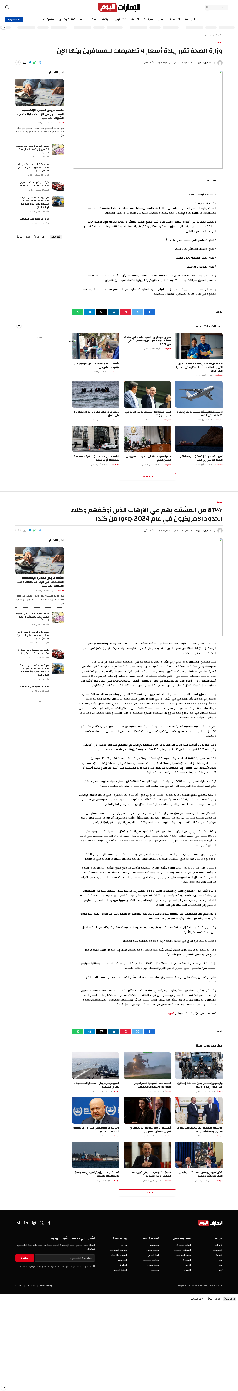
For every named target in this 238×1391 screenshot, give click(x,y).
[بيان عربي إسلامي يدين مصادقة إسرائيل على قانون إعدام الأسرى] (199, 1065)
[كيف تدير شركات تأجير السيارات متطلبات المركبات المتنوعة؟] (58, 186)
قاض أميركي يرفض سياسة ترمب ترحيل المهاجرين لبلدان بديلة (200, 1174)
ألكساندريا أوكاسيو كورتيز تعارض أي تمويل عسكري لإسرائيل (150, 1129)
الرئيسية (190, 19)
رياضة (105, 19)
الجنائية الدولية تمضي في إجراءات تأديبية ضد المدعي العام (96, 1129)
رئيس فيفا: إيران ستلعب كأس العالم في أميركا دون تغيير (148, 413)
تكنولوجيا (119, 19)
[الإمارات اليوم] (119, 7)
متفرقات (48, 19)
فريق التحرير (203, 62)
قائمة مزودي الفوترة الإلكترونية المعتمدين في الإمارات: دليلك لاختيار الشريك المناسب (40, 114)
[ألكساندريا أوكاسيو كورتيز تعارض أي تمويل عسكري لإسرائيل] (147, 1110)
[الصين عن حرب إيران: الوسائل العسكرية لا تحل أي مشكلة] (95, 1065)
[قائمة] (231, 7)
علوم (83, 19)
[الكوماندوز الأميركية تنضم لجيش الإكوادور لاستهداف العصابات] (147, 1065)
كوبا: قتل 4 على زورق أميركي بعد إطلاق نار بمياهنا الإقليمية (96, 1174)
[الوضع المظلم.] (7, 7)
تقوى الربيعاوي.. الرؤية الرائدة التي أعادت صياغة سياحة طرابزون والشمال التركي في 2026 (147, 340)
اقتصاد (135, 19)
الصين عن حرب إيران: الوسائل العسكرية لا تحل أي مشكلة (96, 1085)
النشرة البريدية (14, 19)
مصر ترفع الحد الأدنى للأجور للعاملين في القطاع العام (148, 458)
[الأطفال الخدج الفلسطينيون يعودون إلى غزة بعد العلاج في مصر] (95, 346)
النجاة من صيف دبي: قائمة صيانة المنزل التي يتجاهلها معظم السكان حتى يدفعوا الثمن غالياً (199, 367)
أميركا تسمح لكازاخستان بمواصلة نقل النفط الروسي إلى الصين (201, 458)
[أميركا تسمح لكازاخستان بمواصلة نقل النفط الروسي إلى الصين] (199, 439)
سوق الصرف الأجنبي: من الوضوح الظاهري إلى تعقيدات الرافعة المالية (32, 149)
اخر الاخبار (175, 19)
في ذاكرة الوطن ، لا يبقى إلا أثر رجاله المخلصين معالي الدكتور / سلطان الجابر (33, 167)
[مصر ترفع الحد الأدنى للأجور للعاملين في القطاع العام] (147, 439)
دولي (161, 19)
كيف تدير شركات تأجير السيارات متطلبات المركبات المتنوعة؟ (33, 184)
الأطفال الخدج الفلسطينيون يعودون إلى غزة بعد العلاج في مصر (96, 365)
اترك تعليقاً (147, 477)
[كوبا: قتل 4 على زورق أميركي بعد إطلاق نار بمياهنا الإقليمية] (95, 1155)
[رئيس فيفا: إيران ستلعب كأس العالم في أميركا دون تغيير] (147, 394)
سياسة (148, 19)
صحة (94, 19)
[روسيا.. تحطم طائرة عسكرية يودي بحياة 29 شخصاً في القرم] (199, 394)
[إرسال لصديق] (24, 62)
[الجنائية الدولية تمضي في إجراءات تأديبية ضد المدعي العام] (95, 1110)
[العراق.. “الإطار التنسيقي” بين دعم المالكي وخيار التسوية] (147, 1155)
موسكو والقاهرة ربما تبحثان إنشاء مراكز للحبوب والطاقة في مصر (200, 1129)
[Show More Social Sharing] (18, 62)
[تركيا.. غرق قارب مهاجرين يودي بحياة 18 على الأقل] (95, 394)
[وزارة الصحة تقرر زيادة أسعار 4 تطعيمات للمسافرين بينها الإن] (147, 119)
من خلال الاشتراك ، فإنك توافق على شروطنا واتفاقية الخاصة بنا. (56, 1267)
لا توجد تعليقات (162, 62)
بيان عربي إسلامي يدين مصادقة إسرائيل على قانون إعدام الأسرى (200, 1085)
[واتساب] (34, 62)
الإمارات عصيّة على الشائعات (34, 218)
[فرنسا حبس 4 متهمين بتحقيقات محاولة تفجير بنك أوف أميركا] (95, 439)
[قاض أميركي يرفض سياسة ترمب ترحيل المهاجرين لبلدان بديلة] (199, 1155)
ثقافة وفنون (67, 19)
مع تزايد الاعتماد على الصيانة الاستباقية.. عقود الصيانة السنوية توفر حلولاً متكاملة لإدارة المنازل (34, 202)
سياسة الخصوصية (36, 1267)
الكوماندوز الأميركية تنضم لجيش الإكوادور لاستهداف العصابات (152, 1085)
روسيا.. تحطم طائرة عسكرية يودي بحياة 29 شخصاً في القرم (200, 413)
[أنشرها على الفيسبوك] (45, 62)
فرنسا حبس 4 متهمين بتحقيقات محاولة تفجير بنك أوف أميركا (96, 458)
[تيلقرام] (29, 62)
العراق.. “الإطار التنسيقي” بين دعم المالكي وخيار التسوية (151, 1174)
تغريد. (170, 1013)
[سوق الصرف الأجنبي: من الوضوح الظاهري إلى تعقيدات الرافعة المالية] (58, 149)
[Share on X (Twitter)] (39, 62)
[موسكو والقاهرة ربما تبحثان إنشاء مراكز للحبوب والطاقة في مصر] (199, 1110)
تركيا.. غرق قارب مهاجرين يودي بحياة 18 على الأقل (96, 413)
